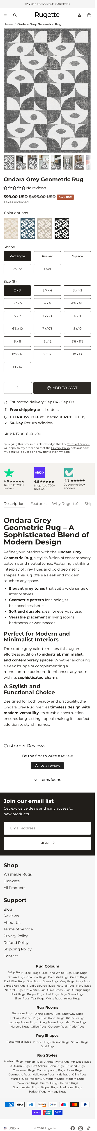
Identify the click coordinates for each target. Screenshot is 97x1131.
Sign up (47, 843)
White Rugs (54, 998)
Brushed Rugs (75, 1066)
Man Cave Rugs (75, 1022)
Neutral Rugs (14, 990)
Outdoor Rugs (58, 1026)
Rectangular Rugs (19, 1041)
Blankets (12, 881)
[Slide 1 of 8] (9, 162)
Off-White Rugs (34, 990)
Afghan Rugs (34, 1061)
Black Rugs (32, 972)
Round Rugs (60, 1042)
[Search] (15, 15)
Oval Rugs (47, 1046)
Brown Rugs (16, 977)
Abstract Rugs (13, 1061)
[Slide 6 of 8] (68, 162)
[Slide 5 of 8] (56, 162)
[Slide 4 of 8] (44, 162)
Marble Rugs (19, 1078)
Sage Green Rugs (71, 994)
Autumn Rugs (20, 1066)
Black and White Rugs (57, 972)
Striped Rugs (49, 1087)
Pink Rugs (18, 994)
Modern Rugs (75, 1078)
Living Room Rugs (51, 1022)
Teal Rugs (37, 998)
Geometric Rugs (20, 1074)
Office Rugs (38, 1026)
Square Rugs (79, 1042)
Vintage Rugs (57, 1091)
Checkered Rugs (24, 1070)
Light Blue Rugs (14, 985)
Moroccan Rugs (27, 1083)
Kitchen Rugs (75, 1018)
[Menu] (5, 15)
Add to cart (65, 388)
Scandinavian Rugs (26, 1087)
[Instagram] (80, 1128)
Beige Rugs (15, 972)
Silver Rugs (22, 998)
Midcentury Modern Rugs (47, 1078)
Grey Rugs (67, 981)
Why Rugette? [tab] (65, 504)
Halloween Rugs (43, 1074)
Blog (8, 909)
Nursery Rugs (20, 1026)
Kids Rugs (63, 1074)
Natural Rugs (65, 985)
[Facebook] (72, 1128)
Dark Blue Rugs (14, 981)
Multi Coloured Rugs (41, 985)
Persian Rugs (69, 1083)
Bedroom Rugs (22, 1013)
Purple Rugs (35, 994)
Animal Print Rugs (56, 1061)
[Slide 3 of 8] (32, 162)
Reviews (11, 916)
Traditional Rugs (71, 1087)
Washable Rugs (18, 874)
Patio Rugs (76, 1026)
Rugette (49, 1128)
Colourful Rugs (58, 977)
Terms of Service (78, 444)
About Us (12, 922)
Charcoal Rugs (36, 977)
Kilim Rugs (79, 1074)
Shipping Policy (18, 949)
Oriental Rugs (49, 1083)
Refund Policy (16, 942)
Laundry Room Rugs (23, 1022)
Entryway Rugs (72, 1013)
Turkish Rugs (37, 1091)
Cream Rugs (78, 977)
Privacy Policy (60, 448)
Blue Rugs (80, 972)
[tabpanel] (47, 622)
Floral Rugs (74, 1070)
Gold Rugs (34, 981)
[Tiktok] (88, 1128)
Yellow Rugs (72, 998)
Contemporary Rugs (51, 1070)
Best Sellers (39, 1066)
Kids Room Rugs (53, 1018)
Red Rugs (52, 994)
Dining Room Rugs (47, 1013)
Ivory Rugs (83, 981)
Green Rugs (50, 981)
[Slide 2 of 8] (21, 162)
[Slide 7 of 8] (79, 162)
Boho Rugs (56, 1066)
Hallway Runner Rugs (25, 1018)
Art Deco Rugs (81, 1061)
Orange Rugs (81, 990)
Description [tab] (14, 504)
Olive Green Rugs (58, 990)
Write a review (47, 765)
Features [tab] (38, 504)
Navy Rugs (83, 985)
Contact (11, 956)
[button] (14, 188)
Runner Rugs (42, 1042)
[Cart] (89, 15)
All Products (14, 887)
